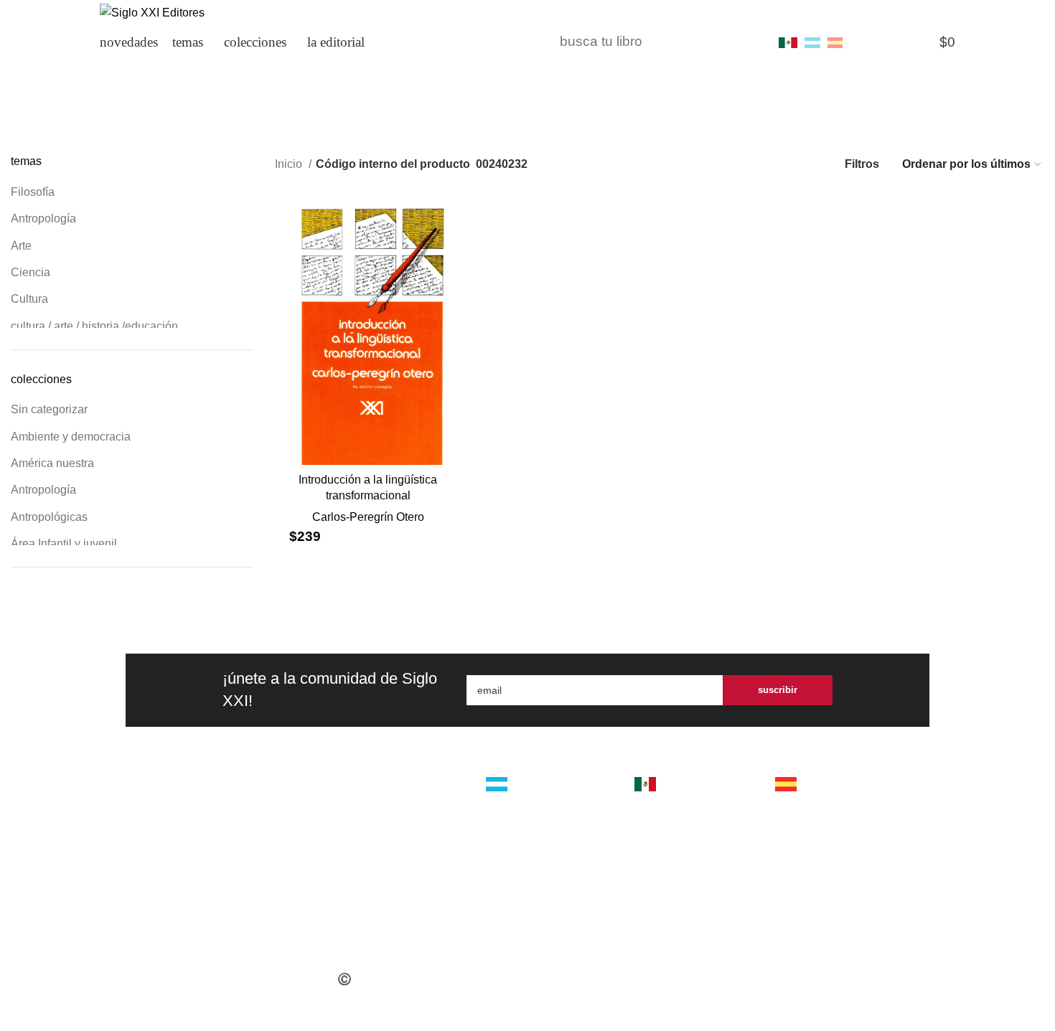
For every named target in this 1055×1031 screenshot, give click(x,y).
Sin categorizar (49, 409)
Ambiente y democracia (71, 436)
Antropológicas (49, 517)
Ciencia (30, 272)
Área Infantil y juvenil (64, 543)
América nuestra (52, 463)
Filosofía (33, 192)
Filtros (862, 164)
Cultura (29, 299)
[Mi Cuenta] (864, 42)
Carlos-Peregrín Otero (368, 517)
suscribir (777, 689)
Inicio (290, 164)
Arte (21, 246)
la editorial (400, 795)
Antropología (43, 218)
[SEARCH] (747, 42)
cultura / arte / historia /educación (94, 326)
